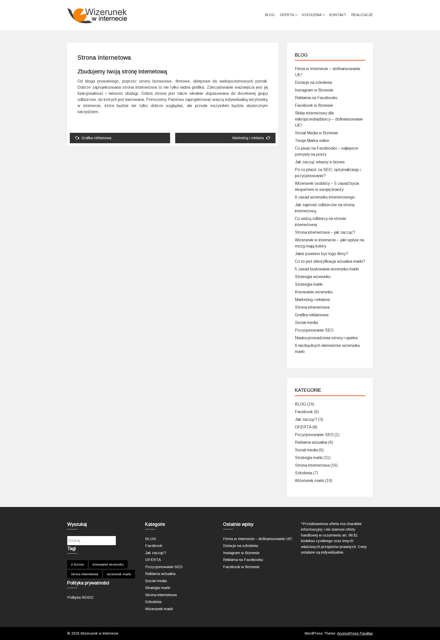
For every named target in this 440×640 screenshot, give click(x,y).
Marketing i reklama (248, 138)
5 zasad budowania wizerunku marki (327, 269)
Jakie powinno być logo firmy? (321, 254)
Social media (306, 322)
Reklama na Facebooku (316, 98)
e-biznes (77, 564)
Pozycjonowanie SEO (314, 330)
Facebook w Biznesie (314, 105)
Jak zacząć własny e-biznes (320, 162)
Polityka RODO (80, 597)
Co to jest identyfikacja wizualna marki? (330, 261)
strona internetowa (84, 574)
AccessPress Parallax (355, 633)
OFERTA (303, 427)
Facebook (304, 412)
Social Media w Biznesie (316, 133)
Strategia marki (309, 284)
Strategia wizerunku (313, 277)
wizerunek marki (119, 574)
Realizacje (362, 15)
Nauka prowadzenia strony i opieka (326, 338)
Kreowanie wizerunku (314, 292)
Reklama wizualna (311, 442)
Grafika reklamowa (96, 138)
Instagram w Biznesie (314, 90)
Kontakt (337, 15)
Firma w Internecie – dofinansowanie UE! (257, 539)
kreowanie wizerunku (108, 564)
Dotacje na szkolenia (313, 82)
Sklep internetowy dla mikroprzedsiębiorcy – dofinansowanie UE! (329, 119)
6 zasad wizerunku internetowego (325, 197)
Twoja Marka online (312, 140)
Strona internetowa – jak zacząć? (325, 232)
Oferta (287, 15)
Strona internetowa (312, 307)
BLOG (270, 15)
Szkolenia (312, 15)
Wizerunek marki (309, 480)
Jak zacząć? (306, 419)
